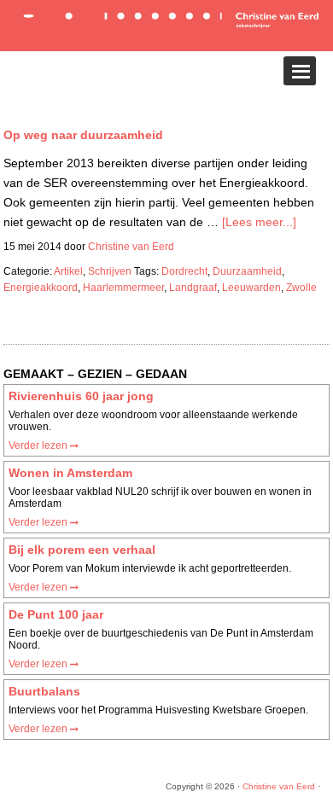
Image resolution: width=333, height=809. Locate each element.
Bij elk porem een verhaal (82, 549)
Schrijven (109, 271)
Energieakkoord (40, 288)
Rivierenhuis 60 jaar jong (81, 396)
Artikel (68, 271)
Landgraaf (193, 288)
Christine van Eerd (278, 786)
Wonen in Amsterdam (70, 473)
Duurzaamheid (247, 271)
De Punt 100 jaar (56, 614)
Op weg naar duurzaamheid (83, 135)
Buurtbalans (44, 691)
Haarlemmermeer (123, 288)
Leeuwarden (251, 288)
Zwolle (301, 288)
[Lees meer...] (259, 222)
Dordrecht (184, 271)
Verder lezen (39, 445)
